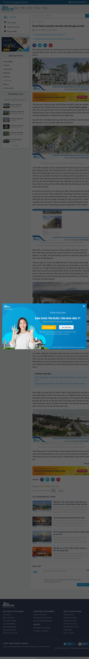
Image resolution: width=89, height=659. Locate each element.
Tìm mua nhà (49, 327)
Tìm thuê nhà (66, 327)
